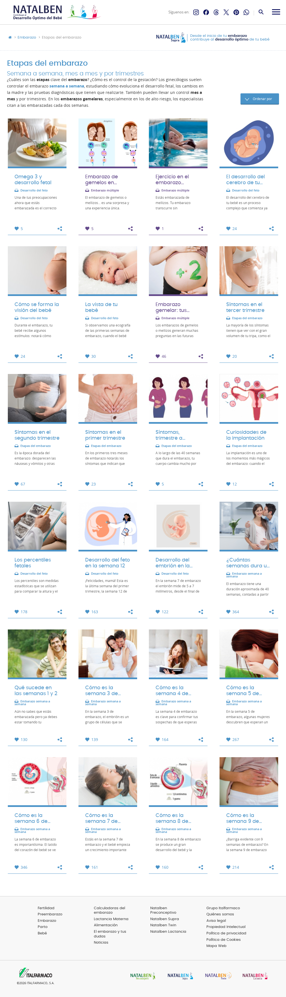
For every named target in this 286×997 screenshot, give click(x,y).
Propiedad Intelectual (226, 927)
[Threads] (216, 12)
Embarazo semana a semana (244, 575)
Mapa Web (216, 946)
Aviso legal (216, 921)
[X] (226, 12)
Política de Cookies (223, 940)
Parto (42, 927)
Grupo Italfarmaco (223, 908)
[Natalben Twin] (216, 976)
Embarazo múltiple (105, 190)
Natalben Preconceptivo (163, 910)
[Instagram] (196, 12)
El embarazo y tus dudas (110, 934)
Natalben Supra (164, 919)
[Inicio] (57, 12)
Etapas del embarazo (247, 318)
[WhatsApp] (246, 12)
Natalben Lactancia (168, 932)
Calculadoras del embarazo (109, 910)
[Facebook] (206, 12)
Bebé (42, 933)
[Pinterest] (236, 12)
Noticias (101, 942)
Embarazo (27, 37)
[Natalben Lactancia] (254, 976)
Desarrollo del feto (34, 190)
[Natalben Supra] (179, 976)
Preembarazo (50, 914)
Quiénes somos (220, 914)
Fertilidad (46, 908)
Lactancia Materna (111, 919)
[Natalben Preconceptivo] (141, 976)
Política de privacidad (226, 933)
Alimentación (106, 925)
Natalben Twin (163, 925)
